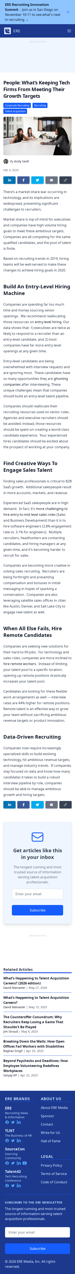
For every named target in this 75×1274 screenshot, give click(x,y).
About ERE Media (54, 1107)
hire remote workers (19, 663)
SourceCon (15, 1148)
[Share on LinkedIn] (9, 180)
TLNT (9, 1130)
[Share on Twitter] (37, 180)
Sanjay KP (10, 1075)
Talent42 (13, 1171)
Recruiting (40, 105)
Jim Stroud (10, 1031)
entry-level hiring (48, 322)
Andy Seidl (21, 161)
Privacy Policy (51, 1165)
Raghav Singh (13, 1051)
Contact (47, 1124)
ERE (8, 1108)
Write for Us (50, 1132)
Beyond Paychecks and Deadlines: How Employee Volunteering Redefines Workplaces (35, 1065)
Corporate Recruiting (17, 105)
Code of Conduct (54, 1182)
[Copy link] (65, 180)
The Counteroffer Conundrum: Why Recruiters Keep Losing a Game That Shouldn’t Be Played (33, 1022)
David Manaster (14, 988)
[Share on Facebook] (23, 180)
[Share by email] (51, 180)
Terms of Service (54, 1173)
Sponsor (47, 1116)
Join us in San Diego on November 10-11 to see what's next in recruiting (32, 12)
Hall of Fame (50, 1141)
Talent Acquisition (15, 111)
